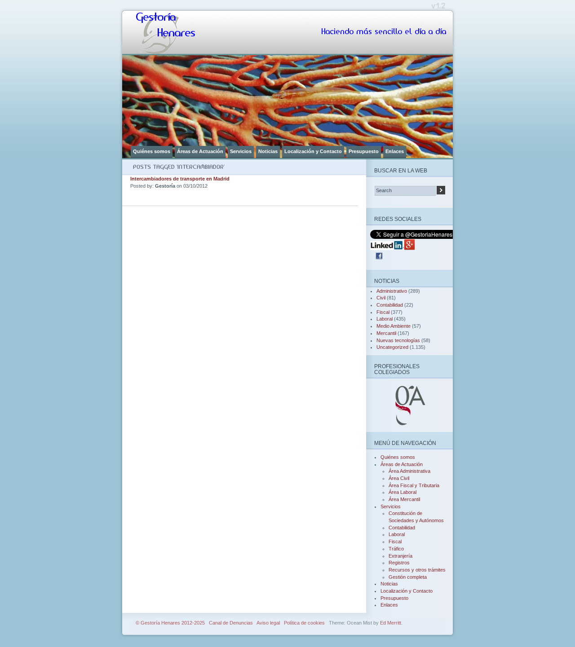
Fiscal (382, 312)
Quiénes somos (151, 151)
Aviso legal (268, 622)
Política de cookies (304, 622)
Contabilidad (389, 305)
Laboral (384, 318)
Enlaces (394, 151)
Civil (380, 297)
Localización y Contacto (313, 151)
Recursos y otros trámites (417, 569)
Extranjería (400, 556)
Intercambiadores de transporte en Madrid (180, 178)
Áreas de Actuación (200, 151)
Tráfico (396, 548)
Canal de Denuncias (231, 622)
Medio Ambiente (393, 326)
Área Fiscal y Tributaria (414, 485)
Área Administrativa (409, 471)
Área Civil (399, 478)
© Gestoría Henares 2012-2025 (170, 622)
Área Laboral (402, 492)
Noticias (268, 151)
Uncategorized (392, 347)
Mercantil (386, 333)
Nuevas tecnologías (398, 340)
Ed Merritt (390, 622)
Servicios (241, 151)
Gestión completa (408, 577)
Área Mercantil (404, 499)
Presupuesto (364, 151)
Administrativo (391, 291)
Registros (399, 562)
